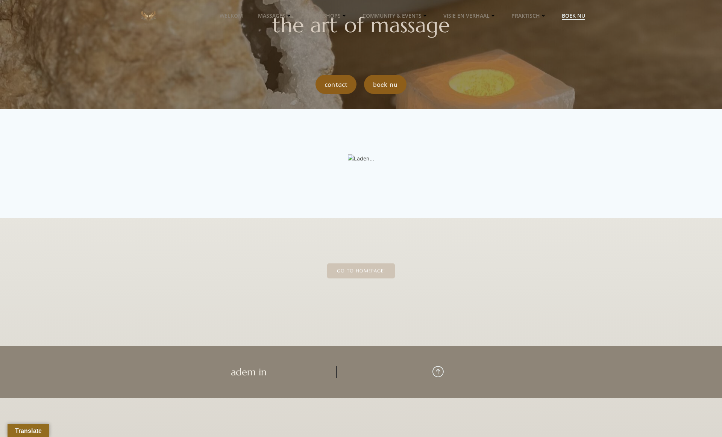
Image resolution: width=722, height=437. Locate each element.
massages (271, 15)
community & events (392, 15)
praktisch (525, 15)
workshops (324, 15)
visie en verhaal (466, 15)
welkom (231, 15)
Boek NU (573, 15)
